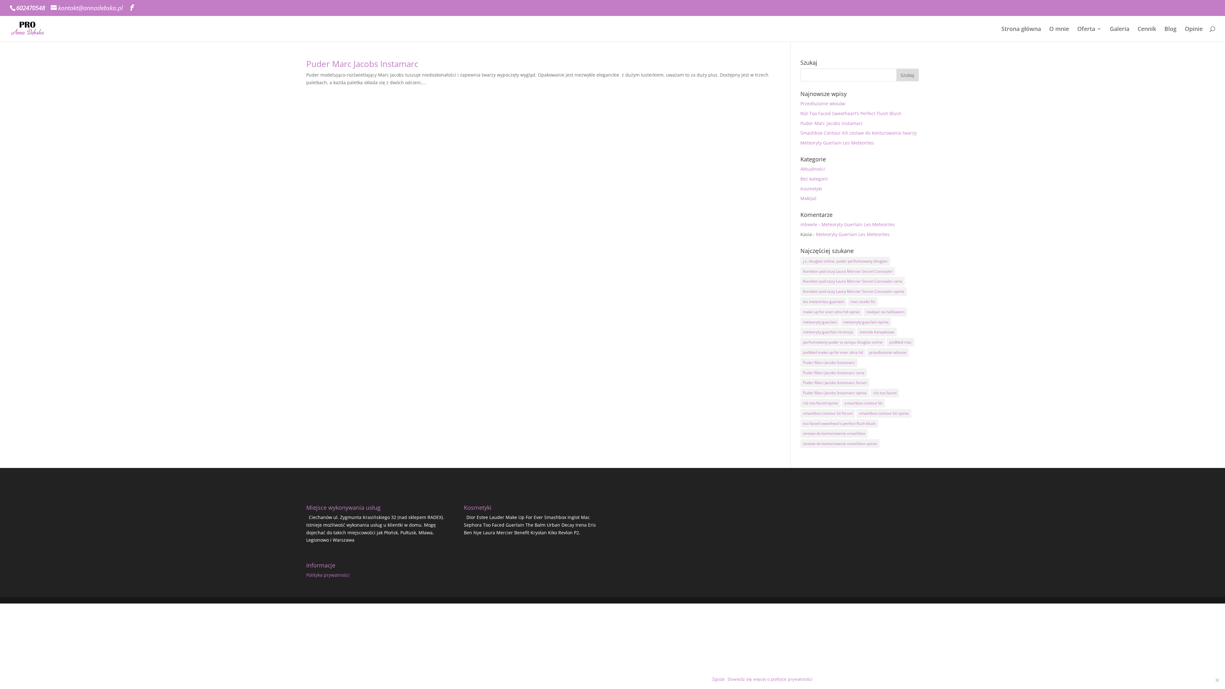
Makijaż (808, 198)
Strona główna (1021, 29)
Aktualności (812, 169)
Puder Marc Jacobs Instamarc (362, 64)
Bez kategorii (814, 179)
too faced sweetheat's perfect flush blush (839, 423)
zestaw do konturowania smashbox (834, 433)
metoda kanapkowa (876, 332)
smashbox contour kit (863, 403)
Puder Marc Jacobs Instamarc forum (835, 382)
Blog (1170, 29)
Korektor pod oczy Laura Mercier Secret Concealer (848, 271)
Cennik (1147, 29)
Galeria (1119, 29)
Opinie (1194, 29)
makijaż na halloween (885, 312)
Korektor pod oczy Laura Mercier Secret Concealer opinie (853, 291)
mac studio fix (862, 301)
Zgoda (718, 679)
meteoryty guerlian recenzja (828, 332)
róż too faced (884, 393)
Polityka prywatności (328, 575)
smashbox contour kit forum (828, 413)
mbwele (808, 224)
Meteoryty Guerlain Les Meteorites (837, 143)
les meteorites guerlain (823, 301)
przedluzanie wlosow (887, 352)
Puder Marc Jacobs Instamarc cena (834, 372)
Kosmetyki (811, 189)
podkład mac (900, 342)
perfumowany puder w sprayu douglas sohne (843, 342)
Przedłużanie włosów (822, 103)
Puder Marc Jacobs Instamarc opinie (835, 393)
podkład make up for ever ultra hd (833, 352)
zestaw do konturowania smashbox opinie (840, 443)
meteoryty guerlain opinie (866, 322)
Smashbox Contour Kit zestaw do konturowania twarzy (858, 133)
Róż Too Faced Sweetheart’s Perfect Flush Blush (851, 113)
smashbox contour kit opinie (884, 413)
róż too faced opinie (820, 403)
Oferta (1086, 29)
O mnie (1059, 29)
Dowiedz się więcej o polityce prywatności (770, 679)
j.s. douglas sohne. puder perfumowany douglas (845, 261)
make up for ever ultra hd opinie (831, 312)
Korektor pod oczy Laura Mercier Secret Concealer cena (852, 281)
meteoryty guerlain (820, 322)
